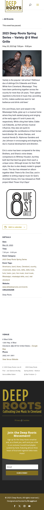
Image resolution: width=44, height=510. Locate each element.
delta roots (30, 270)
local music (29, 273)
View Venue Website (10, 359)
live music (20, 273)
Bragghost (32, 501)
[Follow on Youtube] (29, 506)
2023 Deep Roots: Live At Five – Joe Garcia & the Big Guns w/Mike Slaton (11, 370)
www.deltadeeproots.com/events (15, 287)
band (14, 266)
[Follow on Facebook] (15, 506)
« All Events (7, 19)
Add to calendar (15, 227)
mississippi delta (18, 276)
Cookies (25, 420)
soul (26, 276)
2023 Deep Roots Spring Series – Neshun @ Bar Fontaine (32, 370)
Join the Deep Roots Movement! (22, 434)
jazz (13, 273)
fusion (9, 273)
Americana (6, 266)
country (33, 266)
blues (19, 266)
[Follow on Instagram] (24, 506)
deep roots (16, 270)
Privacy (18, 420)
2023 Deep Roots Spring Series (14, 259)
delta (23, 270)
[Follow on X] (20, 506)
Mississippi (6, 276)
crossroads (6, 270)
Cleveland (25, 266)
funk (4, 273)
